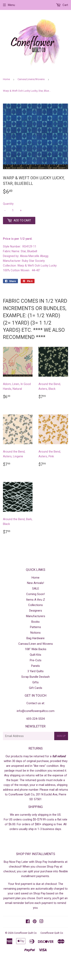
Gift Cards (35, 688)
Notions (35, 632)
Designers (35, 610)
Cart (65, 5)
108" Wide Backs (35, 649)
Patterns (35, 627)
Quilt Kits (35, 654)
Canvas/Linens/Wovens (31, 79)
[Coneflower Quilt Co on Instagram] (41, 922)
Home (6, 79)
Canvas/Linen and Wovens (35, 644)
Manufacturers (35, 616)
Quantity (8, 203)
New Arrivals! (35, 583)
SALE (35, 588)
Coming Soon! (35, 594)
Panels (35, 666)
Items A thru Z (35, 599)
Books (35, 621)
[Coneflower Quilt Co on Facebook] (28, 922)
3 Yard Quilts (35, 671)
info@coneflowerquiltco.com (35, 711)
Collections (35, 605)
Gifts (35, 682)
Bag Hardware (35, 638)
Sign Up (61, 736)
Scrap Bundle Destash (35, 677)
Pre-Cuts (35, 660)
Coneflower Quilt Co (25, 932)
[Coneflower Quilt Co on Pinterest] (35, 922)
